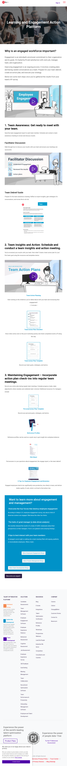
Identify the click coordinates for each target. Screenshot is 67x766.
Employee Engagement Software (24, 620)
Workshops (39, 629)
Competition (39, 651)
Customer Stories (56, 613)
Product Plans (10, 741)
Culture (53, 605)
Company (54, 597)
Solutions (24, 597)
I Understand (16, 761)
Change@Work (55, 609)
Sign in (58, 3)
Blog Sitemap (50, 762)
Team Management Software (24, 611)
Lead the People (40, 640)
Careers (53, 601)
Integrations (39, 609)
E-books (38, 605)
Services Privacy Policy (40, 759)
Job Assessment (25, 650)
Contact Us (54, 617)
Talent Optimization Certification (39, 616)
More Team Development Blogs (19, 568)
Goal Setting (24, 667)
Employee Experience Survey (24, 657)
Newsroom (54, 621)
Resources (39, 597)
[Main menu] (64, 2)
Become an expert (13, 576)
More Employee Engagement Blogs (33, 553)
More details (18, 757)
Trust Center (54, 759)
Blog (37, 601)
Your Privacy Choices (37, 762)
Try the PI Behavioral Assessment (51, 742)
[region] (16, 755)
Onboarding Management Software (24, 706)
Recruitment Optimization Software (24, 687)
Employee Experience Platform (24, 630)
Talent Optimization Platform (10, 598)
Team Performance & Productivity (25, 697)
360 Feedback (24, 663)
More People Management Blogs (33, 561)
